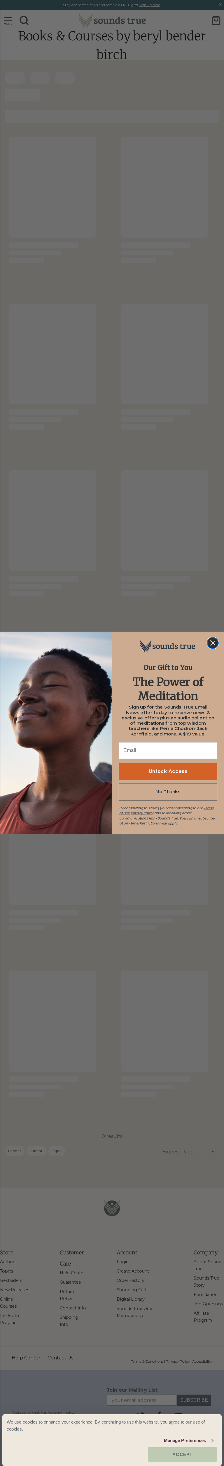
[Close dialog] (212, 643)
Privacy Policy (142, 813)
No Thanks (167, 791)
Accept (182, 1454)
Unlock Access (168, 771)
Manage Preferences (185, 1440)
